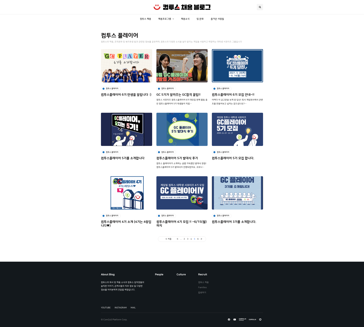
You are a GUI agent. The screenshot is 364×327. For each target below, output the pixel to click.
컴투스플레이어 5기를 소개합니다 (122, 158)
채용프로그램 (164, 19)
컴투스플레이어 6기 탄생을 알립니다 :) (126, 95)
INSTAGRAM (121, 308)
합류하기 (202, 292)
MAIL (133, 308)
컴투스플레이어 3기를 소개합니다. (234, 222)
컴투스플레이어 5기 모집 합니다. (233, 158)
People (159, 274)
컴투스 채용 (145, 19)
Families (202, 287)
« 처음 (168, 239)
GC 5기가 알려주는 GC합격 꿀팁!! (178, 95)
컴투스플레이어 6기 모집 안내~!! (233, 95)
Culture (181, 274)
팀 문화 (200, 19)
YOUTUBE (106, 308)
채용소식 (185, 19)
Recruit (202, 274)
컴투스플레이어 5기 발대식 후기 (177, 158)
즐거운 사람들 (217, 19)
